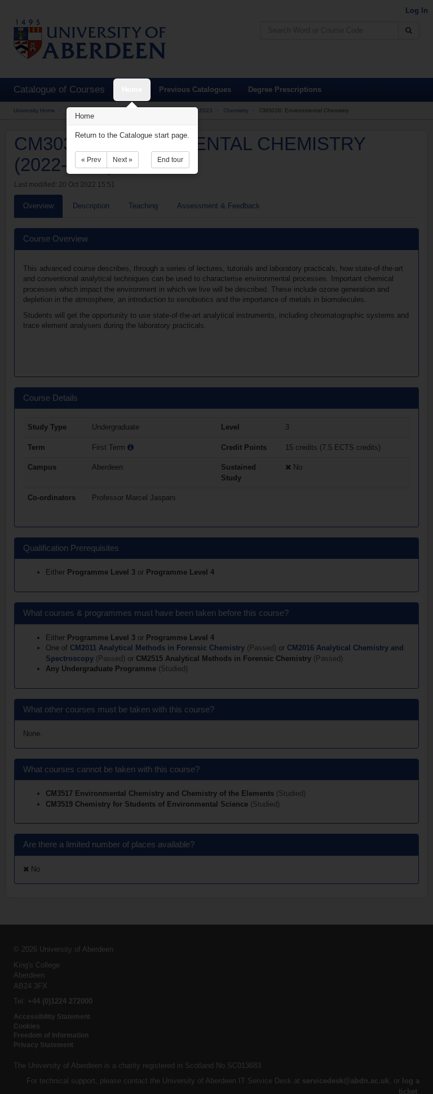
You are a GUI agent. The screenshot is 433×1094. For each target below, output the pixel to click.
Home (132, 89)
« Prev (91, 160)
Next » (122, 160)
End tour (170, 160)
